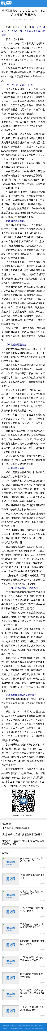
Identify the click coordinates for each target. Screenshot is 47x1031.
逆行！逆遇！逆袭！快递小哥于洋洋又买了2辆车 (32, 993)
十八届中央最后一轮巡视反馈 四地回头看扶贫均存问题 (23, 842)
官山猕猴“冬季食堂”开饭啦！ (32, 876)
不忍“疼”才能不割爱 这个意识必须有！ (31, 909)
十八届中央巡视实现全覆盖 (16, 828)
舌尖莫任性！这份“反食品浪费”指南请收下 (32, 926)
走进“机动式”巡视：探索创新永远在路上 (22, 834)
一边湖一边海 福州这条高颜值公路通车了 (32, 1008)
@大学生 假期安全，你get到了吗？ (32, 893)
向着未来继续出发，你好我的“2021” (31, 860)
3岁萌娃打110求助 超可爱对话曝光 (32, 942)
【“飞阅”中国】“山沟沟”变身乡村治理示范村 (32, 959)
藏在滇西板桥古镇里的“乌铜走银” (31, 975)
